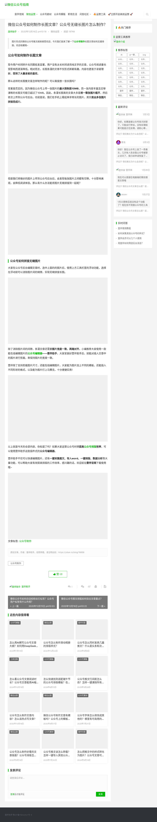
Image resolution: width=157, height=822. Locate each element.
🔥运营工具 (99, 14)
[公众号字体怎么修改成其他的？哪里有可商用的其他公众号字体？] (92, 702)
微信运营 (30, 14)
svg (144, 55)
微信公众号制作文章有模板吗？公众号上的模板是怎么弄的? (56, 717)
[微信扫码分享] (82, 586)
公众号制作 (79, 41)
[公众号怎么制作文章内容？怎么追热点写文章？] (24, 702)
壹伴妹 (129, 114)
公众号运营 (133, 86)
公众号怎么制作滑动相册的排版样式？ (56, 644)
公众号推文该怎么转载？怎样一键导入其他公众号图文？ (56, 753)
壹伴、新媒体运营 (133, 91)
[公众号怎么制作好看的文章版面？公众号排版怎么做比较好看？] (24, 739)
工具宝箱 (14, 659)
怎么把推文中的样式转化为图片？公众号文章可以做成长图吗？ (90, 753)
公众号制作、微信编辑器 (122, 64)
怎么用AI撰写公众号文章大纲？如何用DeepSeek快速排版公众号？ (23, 644)
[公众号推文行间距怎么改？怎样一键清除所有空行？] (92, 666)
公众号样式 (145, 77)
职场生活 (72, 14)
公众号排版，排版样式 (133, 73)
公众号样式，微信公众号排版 (122, 82)
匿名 (123, 142)
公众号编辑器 (35, 353)
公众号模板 (59, 14)
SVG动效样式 (122, 59)
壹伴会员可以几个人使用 (130, 238)
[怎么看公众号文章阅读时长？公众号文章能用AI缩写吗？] (24, 666)
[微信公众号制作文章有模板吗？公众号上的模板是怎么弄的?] (58, 702)
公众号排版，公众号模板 (133, 68)
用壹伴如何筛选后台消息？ (131, 243)
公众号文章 (122, 77)
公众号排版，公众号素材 (145, 68)
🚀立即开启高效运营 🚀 (120, 14)
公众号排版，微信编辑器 (122, 73)
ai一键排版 (133, 55)
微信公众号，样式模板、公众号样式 (133, 95)
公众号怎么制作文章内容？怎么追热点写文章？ (23, 717)
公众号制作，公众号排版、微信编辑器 (145, 64)
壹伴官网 (19, 14)
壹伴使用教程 (124, 228)
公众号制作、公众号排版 (133, 59)
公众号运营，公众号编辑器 (145, 86)
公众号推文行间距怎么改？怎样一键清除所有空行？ (90, 681)
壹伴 (121, 91)
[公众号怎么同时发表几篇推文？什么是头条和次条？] (92, 630)
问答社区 (84, 14)
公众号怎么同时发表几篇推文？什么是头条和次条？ (90, 644)
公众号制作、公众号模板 (145, 59)
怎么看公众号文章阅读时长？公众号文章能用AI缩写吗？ (23, 681)
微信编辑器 (145, 95)
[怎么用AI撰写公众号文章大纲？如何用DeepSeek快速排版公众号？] (24, 630)
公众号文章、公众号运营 (133, 77)
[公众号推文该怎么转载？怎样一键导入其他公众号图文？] (58, 739)
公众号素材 (46, 14)
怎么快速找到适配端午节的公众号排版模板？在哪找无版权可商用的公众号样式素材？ (56, 681)
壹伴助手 (12, 31)
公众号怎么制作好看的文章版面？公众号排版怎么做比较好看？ (23, 753)
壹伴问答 (82, 623)
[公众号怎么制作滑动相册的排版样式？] (58, 630)
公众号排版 (90, 446)
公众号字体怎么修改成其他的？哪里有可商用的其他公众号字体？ (90, 717)
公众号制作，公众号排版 (133, 64)
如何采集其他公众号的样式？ (132, 233)
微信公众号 (122, 95)
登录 (12, 794)
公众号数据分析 (145, 73)
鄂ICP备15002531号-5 (22, 815)
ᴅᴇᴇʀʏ (124, 194)
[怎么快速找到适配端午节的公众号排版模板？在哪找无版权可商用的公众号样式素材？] (58, 666)
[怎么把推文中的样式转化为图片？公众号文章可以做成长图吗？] (92, 739)
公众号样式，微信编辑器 (133, 82)
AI (121, 55)
